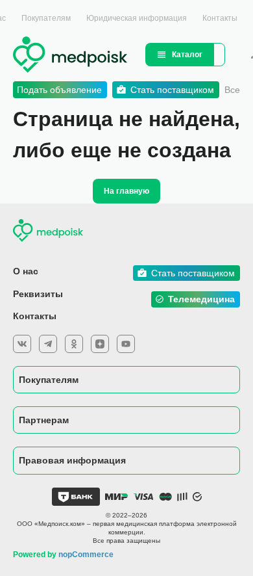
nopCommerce (86, 554)
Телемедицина (201, 299)
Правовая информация (72, 460)
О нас (25, 271)
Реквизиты (38, 294)
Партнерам (44, 420)
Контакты (219, 18)
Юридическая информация (136, 18)
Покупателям (46, 18)
